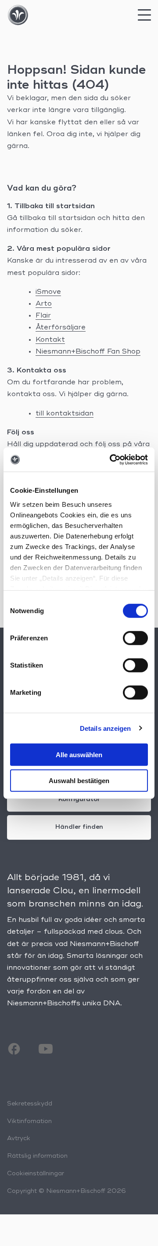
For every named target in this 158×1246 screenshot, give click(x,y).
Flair (43, 315)
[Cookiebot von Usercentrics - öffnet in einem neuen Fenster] (111, 459)
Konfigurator (79, 799)
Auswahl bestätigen (79, 780)
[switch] (135, 638)
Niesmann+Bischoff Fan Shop (88, 351)
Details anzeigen (105, 728)
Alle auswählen (79, 754)
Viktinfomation (29, 1121)
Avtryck (18, 1138)
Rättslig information (37, 1156)
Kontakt (50, 339)
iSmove (48, 292)
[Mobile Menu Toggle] (144, 17)
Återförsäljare (61, 327)
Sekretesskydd (29, 1104)
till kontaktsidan (64, 413)
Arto (44, 303)
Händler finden (79, 827)
